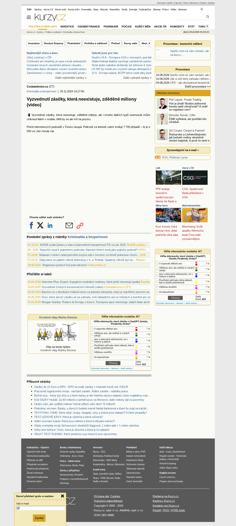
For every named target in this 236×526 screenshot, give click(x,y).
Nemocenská (66, 474)
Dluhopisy (98, 456)
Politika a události (53, 32)
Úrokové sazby (67, 451)
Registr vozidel (166, 456)
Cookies (115, 496)
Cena (168, 451)
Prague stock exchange (171, 481)
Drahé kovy (99, 469)
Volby (162, 467)
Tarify (124, 9)
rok (52, 131)
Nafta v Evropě (100, 481)
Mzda (75, 465)
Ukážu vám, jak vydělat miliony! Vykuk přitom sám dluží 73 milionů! (74, 404)
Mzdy (114, 460)
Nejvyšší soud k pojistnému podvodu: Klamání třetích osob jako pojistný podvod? (88, 249)
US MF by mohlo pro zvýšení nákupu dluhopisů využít (124, 69)
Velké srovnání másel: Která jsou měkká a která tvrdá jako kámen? (74, 421)
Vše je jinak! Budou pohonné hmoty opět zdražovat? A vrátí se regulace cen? (188, 106)
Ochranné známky (135, 464)
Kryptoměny (99, 464)
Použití (157, 510)
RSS (165, 157)
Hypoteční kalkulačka (37, 477)
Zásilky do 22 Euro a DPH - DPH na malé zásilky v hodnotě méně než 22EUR (81, 386)
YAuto (185, 3)
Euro (74, 456)
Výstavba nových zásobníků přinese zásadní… (55, 65)
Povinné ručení (34, 481)
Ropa (96, 478)
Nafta (117, 478)
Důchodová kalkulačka (38, 456)
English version (167, 473)
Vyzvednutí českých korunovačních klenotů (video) (72, 287)
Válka (173, 9)
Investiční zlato (106, 474)
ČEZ (103, 451)
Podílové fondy (111, 456)
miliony (92, 114)
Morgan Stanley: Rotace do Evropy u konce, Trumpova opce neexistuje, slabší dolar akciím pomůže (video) (106, 302)
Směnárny (65, 456)
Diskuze (182, 9)
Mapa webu (172, 467)
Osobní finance (53, 43)
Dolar (81, 456)
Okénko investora (167, 93)
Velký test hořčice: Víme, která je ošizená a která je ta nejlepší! (71, 429)
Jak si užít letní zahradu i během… (191, 78)
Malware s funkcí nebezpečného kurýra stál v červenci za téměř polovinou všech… (89, 254)
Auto (161, 451)
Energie (133, 9)
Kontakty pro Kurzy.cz (166, 505)
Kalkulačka (145, 9)
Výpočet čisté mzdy (36, 451)
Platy (81, 465)
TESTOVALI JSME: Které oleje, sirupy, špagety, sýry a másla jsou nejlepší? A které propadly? (90, 412)
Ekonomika (98, 460)
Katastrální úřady (134, 460)
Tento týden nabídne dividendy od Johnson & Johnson (124, 65)
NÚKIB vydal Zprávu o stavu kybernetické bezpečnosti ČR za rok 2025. (83, 244)
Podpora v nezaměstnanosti (74, 479)
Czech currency (167, 477)
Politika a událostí (95, 43)
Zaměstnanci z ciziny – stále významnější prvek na (57, 72)
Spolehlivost (179, 451)
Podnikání (73, 43)
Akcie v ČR (188, 168)
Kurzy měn (130, 43)
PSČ (143, 451)
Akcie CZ (48, 9)
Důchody (64, 483)
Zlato (95, 9)
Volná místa (74, 461)
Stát (191, 26)
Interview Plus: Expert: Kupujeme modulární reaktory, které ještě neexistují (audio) (91, 281)
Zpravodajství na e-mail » (183, 150)
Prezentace (183, 69)
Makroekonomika (191, 205)
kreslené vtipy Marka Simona (58, 348)
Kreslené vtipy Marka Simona (58, 317)
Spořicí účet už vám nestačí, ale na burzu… (196, 74)
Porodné (78, 474)
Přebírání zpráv (178, 157)
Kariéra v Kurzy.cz (164, 500)
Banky (63, 447)
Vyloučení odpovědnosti (108, 500)
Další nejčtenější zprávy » (70, 77)
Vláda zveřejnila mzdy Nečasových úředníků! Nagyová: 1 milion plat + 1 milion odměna (86, 425)
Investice (34, 43)
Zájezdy (177, 3)
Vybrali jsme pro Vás (105, 53)
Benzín (110, 478)
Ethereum (120, 464)
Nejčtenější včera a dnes (42, 53)
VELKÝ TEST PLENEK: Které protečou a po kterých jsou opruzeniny (75, 434)
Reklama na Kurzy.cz (166, 496)
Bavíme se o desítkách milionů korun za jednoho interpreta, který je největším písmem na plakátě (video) (105, 291)
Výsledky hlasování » (101, 368)
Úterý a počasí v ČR (39, 57)
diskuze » (115, 368)
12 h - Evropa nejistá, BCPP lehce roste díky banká (122, 72)
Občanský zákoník (135, 468)
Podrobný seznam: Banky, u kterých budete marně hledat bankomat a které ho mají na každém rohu (92, 408)
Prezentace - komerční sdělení (182, 43)
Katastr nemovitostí (135, 456)
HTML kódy (178, 510)
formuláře (138, 481)
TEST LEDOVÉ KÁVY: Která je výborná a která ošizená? (68, 416)
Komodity (86, 9)
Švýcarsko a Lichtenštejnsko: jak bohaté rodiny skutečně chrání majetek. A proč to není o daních (183, 139)
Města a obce (133, 451)
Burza (96, 451)
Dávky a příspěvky (70, 470)
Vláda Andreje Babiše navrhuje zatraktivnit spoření (122, 61)
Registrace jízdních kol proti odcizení (64, 265)
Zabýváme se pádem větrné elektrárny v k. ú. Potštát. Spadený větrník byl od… (87, 259)
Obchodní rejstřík (165, 3)
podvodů (56, 126)
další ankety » (127, 368)
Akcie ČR (160, 26)
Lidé (158, 168)
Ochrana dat (101, 496)
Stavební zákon (134, 477)
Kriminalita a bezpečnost (41, 91)
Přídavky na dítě (35, 460)
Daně (129, 481)
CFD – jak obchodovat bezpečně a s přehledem (198, 82)
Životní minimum (35, 473)
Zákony (157, 9)
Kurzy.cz (31, 32)
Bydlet (203, 3)
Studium (211, 3)
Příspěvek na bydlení (37, 464)
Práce (165, 9)
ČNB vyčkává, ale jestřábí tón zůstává (187, 120)
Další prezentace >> (197, 86)
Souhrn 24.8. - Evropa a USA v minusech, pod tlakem (124, 57)
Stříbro (118, 474)
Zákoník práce (133, 473)
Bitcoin (104, 9)
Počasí (115, 43)
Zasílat (39, 518)
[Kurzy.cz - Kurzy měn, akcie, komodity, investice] (50, 20)
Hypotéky (115, 9)
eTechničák (173, 459)
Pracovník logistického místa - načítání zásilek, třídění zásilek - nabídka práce (81, 391)
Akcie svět (60, 9)
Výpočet (44, 447)
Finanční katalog (167, 463)
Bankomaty (75, 447)
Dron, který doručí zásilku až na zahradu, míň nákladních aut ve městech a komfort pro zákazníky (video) (105, 297)
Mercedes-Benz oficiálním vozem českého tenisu (56, 69)
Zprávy (38, 9)
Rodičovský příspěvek (38, 468)
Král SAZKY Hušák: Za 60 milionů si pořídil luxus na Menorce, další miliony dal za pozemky (89, 399)
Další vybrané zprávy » (137, 77)
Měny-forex (162, 205)
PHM (102, 478)
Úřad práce (65, 465)
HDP (108, 460)
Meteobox (194, 3)
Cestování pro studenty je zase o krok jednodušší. (57, 61)
